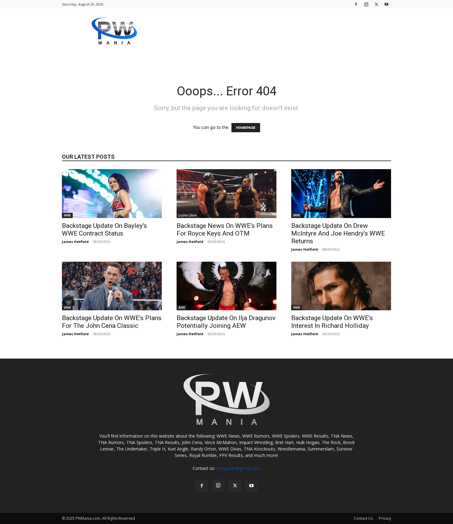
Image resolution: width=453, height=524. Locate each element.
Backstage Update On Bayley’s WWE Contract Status (104, 229)
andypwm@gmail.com (238, 468)
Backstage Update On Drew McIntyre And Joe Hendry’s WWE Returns (338, 233)
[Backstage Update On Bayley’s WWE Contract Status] (112, 193)
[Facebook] (356, 4)
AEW (181, 307)
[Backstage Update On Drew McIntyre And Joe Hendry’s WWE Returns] (341, 193)
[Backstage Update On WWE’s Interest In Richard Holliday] (341, 286)
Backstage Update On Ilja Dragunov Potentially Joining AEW (226, 321)
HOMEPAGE (245, 127)
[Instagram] (366, 4)
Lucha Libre (187, 215)
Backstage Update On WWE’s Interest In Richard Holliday (332, 321)
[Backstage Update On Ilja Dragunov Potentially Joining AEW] (226, 286)
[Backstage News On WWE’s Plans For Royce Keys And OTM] (226, 193)
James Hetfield (75, 241)
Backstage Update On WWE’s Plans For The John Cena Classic (111, 321)
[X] (376, 4)
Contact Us (363, 518)
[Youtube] (386, 4)
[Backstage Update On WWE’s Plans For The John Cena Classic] (112, 286)
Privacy (385, 518)
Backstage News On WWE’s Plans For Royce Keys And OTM (225, 229)
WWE (67, 215)
